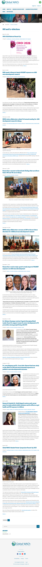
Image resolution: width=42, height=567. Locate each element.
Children (8, 234)
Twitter (20, 554)
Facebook (18, 554)
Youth (23, 327)
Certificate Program (10, 450)
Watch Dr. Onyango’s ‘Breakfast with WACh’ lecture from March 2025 (16, 357)
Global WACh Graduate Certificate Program (30, 492)
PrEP (26, 38)
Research (29, 38)
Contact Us (39, 5)
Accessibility (16, 558)
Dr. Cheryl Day (13, 217)
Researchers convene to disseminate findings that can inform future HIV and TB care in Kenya (21, 172)
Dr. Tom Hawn (17, 215)
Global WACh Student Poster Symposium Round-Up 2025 (20, 448)
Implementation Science (29, 123)
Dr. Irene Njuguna (33, 215)
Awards (8, 76)
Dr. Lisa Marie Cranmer (21, 217)
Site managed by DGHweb (19, 562)
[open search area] (40, 2)
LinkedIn (25, 554)
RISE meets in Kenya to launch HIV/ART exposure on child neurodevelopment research (20, 73)
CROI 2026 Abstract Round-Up (12, 36)
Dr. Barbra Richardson (24, 215)
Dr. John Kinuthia (27, 218)
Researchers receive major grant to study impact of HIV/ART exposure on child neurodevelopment (21, 268)
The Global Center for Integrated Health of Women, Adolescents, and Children (11, 2)
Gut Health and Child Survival (12, 123)
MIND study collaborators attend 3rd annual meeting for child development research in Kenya (21, 120)
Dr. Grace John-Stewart (9, 215)
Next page (5, 520)
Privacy (22, 558)
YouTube (23, 554)
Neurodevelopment (21, 76)
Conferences (9, 38)
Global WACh (7, 24)
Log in (27, 562)
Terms (26, 558)
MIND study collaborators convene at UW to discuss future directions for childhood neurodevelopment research (20, 230)
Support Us (34, 5)
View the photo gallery (26, 510)
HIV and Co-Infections (15, 38)
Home (4, 9)
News (4, 11)
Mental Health (22, 38)
